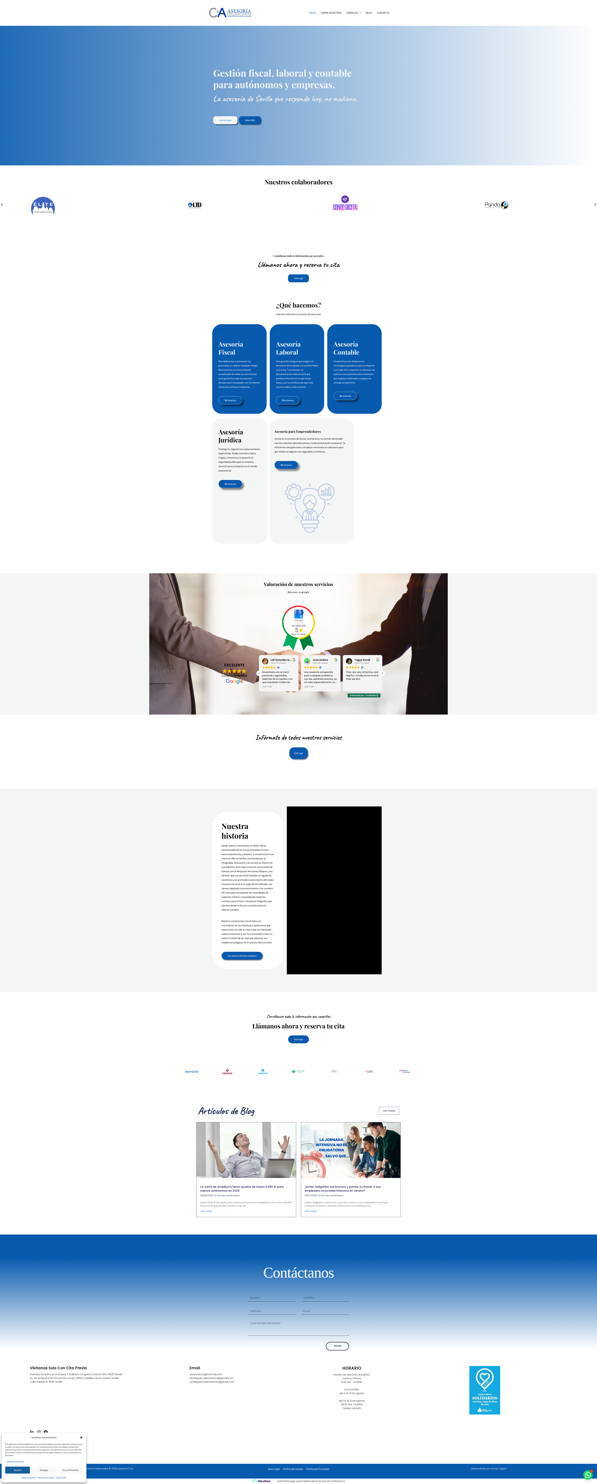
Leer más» (206, 1211)
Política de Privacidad (46, 1477)
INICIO (312, 12)
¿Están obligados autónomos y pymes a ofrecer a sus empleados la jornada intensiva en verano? (343, 1189)
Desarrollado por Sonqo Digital (488, 1468)
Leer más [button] (309, 686)
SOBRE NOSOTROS (331, 12)
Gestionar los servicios (15, 1461)
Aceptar (17, 1470)
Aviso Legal (274, 1468)
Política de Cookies (293, 1468)
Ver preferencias (70, 1470)
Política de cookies (28, 1477)
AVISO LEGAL (61, 1477)
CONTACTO (383, 12)
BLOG (369, 12)
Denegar (44, 1470)
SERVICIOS (352, 12)
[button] (81, 1437)
